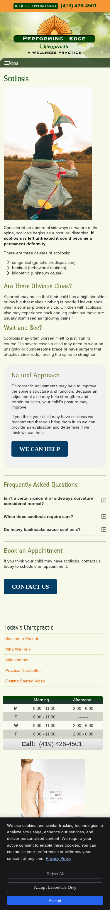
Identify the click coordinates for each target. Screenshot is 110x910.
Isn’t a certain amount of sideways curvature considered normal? (48, 501)
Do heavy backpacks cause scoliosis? (42, 529)
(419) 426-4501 (79, 6)
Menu (13, 63)
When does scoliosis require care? (38, 516)
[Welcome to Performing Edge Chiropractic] (54, 52)
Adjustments (16, 659)
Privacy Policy (58, 858)
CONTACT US (30, 586)
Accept (55, 900)
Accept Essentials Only (55, 887)
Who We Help (18, 649)
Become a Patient (21, 638)
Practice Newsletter (23, 670)
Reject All (55, 873)
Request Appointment (36, 6)
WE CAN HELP (39, 449)
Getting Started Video (25, 681)
